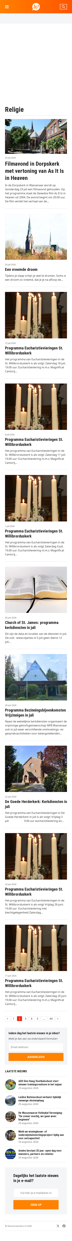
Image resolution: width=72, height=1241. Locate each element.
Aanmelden (36, 1057)
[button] (7, 6)
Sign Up (36, 1205)
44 (51, 1018)
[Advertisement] (36, 64)
